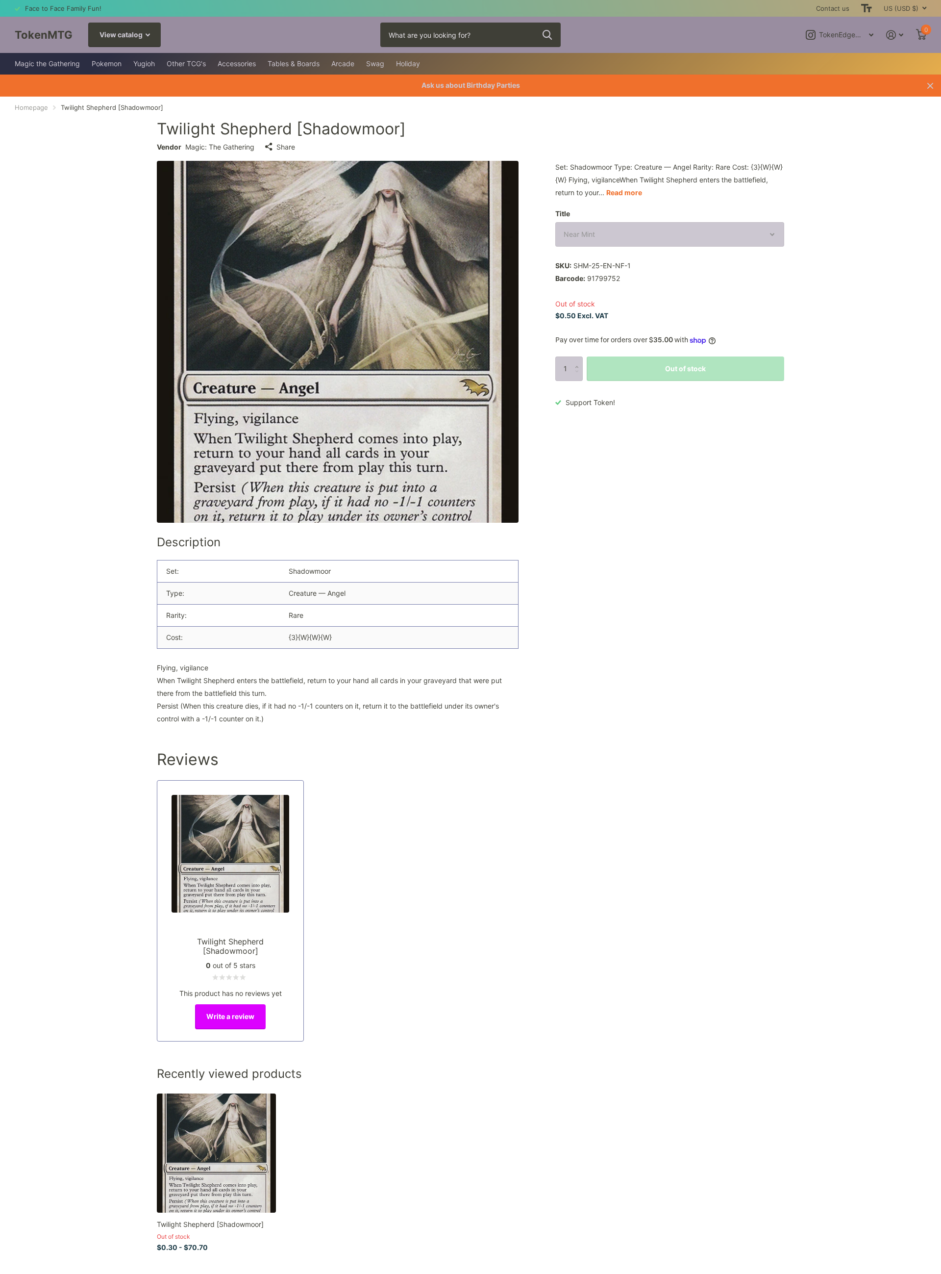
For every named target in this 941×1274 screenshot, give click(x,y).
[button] (579, 360)
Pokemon (107, 63)
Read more (624, 192)
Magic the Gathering (47, 63)
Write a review (230, 1016)
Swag (375, 63)
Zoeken (547, 35)
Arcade (342, 63)
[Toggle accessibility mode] (866, 8)
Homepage (31, 107)
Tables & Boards (294, 63)
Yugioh (144, 63)
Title (562, 213)
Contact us (832, 8)
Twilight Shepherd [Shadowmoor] (210, 1224)
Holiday (408, 63)
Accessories (237, 63)
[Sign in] (895, 35)
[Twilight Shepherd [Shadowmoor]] (216, 1153)
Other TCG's (186, 63)
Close (930, 86)
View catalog (121, 34)
